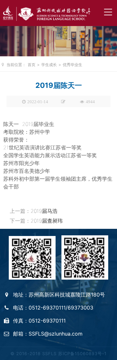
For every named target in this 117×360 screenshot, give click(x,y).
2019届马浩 (44, 211)
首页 (31, 64)
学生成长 (49, 64)
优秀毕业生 (72, 64)
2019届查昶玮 (47, 220)
